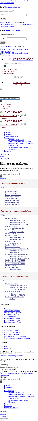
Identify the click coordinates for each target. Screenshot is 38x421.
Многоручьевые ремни (13, 195)
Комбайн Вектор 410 (17, 228)
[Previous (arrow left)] (1, 420)
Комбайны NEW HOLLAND (14, 297)
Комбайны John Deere (13, 291)
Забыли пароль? (6, 23)
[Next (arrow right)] (3, 420)
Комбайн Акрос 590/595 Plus (19, 224)
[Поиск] (5, 66)
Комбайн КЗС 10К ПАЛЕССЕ (15, 260)
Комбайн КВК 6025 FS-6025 (19, 258)
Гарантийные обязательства (14, 334)
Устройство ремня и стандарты (15, 336)
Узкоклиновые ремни (12, 193)
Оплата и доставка (11, 330)
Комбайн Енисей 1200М (18, 269)
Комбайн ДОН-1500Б (17, 232)
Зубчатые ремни (11, 198)
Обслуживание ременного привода (17, 338)
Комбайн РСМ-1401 (16, 252)
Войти (3, 19)
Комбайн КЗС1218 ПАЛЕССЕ (15, 264)
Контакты (7, 348)
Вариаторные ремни (12, 197)
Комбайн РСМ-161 (16, 243)
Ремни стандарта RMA (13, 204)
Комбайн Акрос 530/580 (18, 220)
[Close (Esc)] (1, 418)
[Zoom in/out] (7, 418)
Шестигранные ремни (12, 202)
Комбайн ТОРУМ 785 (17, 239)
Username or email (7, 11)
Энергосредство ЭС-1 (12, 247)
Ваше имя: (3, 365)
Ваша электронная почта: (9, 367)
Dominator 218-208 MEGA (18, 287)
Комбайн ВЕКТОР (11, 226)
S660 (11, 293)
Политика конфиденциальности (11, 356)
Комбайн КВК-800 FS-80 (18, 256)
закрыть (3, 178)
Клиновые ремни (11, 191)
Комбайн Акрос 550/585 (18, 222)
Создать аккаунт (12, 7)
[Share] (3, 418)
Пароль (3, 15)
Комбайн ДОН (10, 230)
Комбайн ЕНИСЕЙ (11, 267)
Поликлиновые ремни (12, 200)
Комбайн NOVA (10, 245)
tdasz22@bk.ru (21, 85)
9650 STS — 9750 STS (17, 295)
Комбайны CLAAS (11, 284)
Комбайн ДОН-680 (16, 250)
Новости (7, 346)
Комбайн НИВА (10, 234)
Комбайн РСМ (10, 241)
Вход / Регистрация (11, 408)
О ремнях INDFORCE (12, 332)
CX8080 (12, 299)
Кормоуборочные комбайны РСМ (16, 249)
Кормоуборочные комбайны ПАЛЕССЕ (18, 254)
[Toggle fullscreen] (5, 418)
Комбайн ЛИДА (10, 265)
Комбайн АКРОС (11, 218)
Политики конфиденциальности (11, 373)
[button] (19, 187)
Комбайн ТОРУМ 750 (17, 237)
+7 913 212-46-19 (21, 82)
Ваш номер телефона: (8, 369)
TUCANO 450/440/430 (17, 289)
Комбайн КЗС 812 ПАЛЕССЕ (15, 262)
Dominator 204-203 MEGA (18, 285)
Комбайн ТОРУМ (11, 235)
